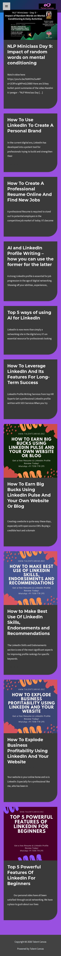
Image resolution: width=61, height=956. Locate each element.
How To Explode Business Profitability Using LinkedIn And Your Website (28, 750)
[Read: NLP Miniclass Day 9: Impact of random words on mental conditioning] (30, 24)
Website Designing (41, 767)
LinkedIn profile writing (19, 323)
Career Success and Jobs (19, 68)
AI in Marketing (15, 269)
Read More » (13, 100)
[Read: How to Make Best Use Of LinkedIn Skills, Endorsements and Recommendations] (30, 577)
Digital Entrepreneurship (20, 136)
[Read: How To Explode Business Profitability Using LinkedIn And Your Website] (30, 706)
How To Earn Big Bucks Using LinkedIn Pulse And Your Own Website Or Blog (29, 495)
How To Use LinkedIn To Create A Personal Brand (30, 125)
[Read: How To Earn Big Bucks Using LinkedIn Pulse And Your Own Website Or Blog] (30, 450)
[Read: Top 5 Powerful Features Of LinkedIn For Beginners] (30, 833)
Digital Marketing (16, 205)
